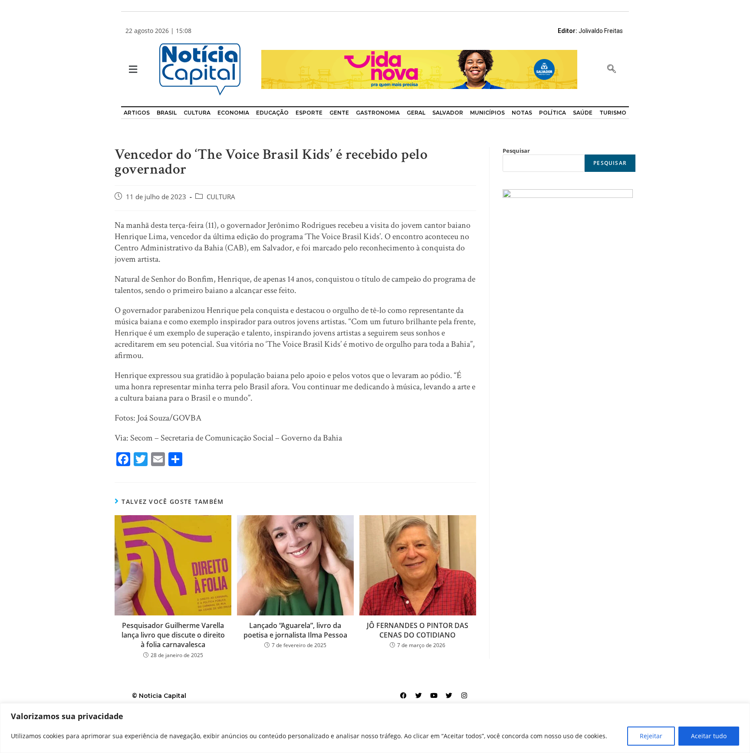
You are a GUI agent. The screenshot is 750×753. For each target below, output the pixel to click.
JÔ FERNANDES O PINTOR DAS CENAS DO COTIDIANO (417, 630)
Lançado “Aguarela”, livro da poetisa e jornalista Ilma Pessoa (295, 630)
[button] (132, 70)
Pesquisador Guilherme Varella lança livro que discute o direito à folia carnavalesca (173, 635)
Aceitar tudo (709, 736)
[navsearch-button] (611, 69)
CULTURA (221, 197)
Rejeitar (651, 736)
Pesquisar (516, 151)
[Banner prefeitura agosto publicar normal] (419, 69)
